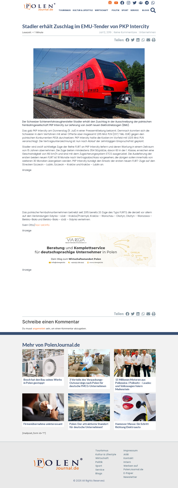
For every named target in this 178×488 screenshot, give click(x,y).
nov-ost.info (42, 225)
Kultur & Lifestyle (83, 10)
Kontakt (128, 458)
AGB (126, 454)
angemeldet (39, 328)
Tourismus (65, 10)
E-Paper (128, 473)
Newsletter (130, 477)
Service (134, 10)
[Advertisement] (89, 191)
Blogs (145, 10)
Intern (127, 462)
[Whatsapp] (153, 2)
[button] (153, 10)
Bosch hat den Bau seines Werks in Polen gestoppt (43, 381)
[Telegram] (147, 2)
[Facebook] (122, 2)
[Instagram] (128, 2)
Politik (115, 10)
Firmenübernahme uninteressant (43, 423)
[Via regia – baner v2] (89, 266)
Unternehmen (147, 32)
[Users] (140, 2)
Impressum (130, 450)
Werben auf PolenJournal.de (133, 467)
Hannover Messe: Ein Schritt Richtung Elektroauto (132, 425)
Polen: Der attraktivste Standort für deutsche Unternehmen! (88, 425)
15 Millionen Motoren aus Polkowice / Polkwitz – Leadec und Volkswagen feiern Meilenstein (133, 384)
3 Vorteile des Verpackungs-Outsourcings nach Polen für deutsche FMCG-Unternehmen (87, 383)
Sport (125, 10)
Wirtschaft (101, 10)
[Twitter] (134, 2)
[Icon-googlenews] (110, 2)
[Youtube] (116, 2)
